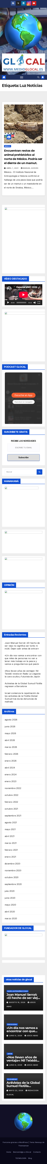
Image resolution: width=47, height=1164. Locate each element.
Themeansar (23, 1146)
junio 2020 (10, 898)
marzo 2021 (11, 843)
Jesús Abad (32, 1036)
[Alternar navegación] (22, 77)
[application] (23, 294)
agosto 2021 (11, 822)
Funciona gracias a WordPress (15, 1142)
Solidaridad (12, 1079)
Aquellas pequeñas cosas (17, 991)
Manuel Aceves (30, 168)
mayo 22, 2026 (16, 1090)
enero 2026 (10, 760)
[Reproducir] (8, 302)
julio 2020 (9, 891)
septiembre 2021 (13, 815)
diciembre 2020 (12, 863)
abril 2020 (10, 911)
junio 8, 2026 (16, 1065)
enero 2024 (11, 774)
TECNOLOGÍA (20, 1158)
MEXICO (7, 146)
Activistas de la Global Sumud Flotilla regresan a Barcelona (23, 1086)
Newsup (38, 1142)
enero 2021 (10, 856)
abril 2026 (10, 740)
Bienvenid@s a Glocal (22, 1152)
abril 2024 (10, 767)
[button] (38, 77)
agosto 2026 (11, 719)
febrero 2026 (11, 754)
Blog (30, 1158)
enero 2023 (10, 781)
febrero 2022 (11, 802)
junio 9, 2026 (16, 1036)
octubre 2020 (11, 877)
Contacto (37, 1152)
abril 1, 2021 (13, 168)
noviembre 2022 (13, 788)
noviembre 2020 (13, 870)
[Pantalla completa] (39, 302)
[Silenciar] (34, 302)
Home (8, 1152)
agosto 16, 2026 (17, 1002)
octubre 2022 (11, 795)
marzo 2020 (11, 918)
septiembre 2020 (13, 884)
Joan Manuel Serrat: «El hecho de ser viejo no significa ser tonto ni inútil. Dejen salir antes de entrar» (22, 646)
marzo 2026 (11, 747)
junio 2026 (10, 726)
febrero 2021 (11, 850)
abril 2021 (9, 836)
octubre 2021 (11, 808)
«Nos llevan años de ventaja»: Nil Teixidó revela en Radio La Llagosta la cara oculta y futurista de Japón (22, 674)
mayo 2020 (10, 904)
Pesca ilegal (12, 1024)
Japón (9, 1054)
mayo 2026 (10, 733)
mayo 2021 (10, 829)
